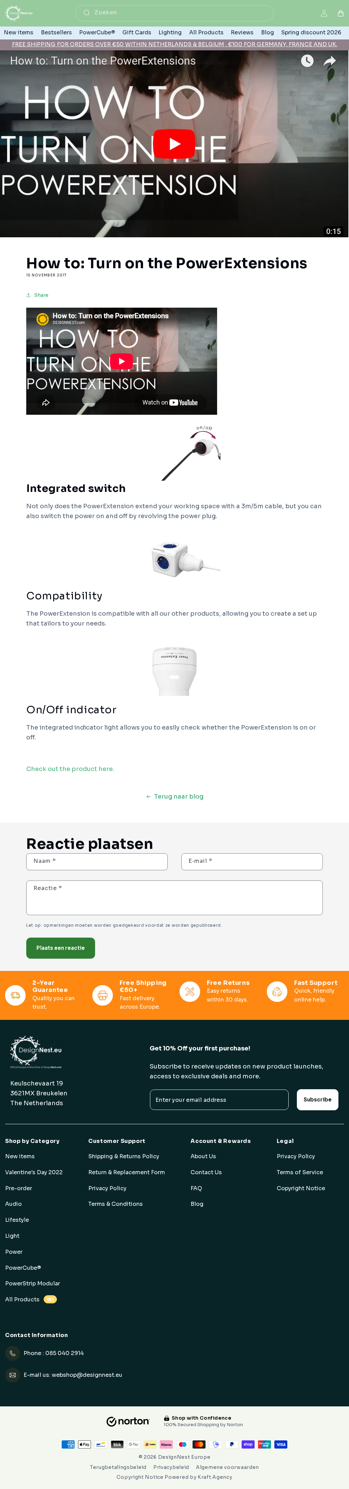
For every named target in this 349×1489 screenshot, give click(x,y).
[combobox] (175, 13)
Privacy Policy (107, 1188)
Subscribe (318, 1099)
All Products (29, 1299)
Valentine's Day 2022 (34, 1172)
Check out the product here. (70, 769)
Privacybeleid (171, 1467)
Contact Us (206, 1172)
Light (12, 1236)
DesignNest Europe (184, 1457)
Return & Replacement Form (126, 1172)
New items (20, 1156)
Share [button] (41, 295)
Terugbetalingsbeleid (118, 1467)
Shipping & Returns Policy (123, 1156)
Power (13, 1252)
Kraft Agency (215, 1477)
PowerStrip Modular (32, 1283)
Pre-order (18, 1188)
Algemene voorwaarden (227, 1467)
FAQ (196, 1188)
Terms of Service (300, 1172)
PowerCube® (23, 1268)
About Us (203, 1156)
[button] (341, 13)
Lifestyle (17, 1220)
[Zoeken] (86, 12)
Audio (13, 1204)
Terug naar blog (178, 796)
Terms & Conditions (115, 1204)
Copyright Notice (301, 1188)
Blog (197, 1204)
